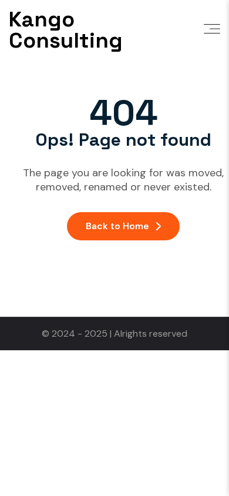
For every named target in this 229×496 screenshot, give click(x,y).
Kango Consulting (66, 30)
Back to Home (117, 226)
